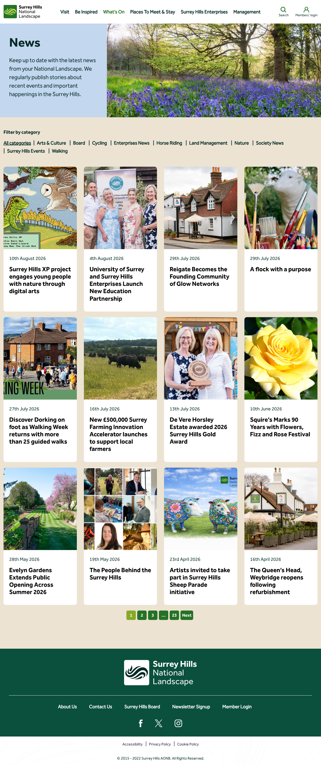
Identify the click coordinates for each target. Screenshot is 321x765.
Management (247, 12)
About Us (67, 706)
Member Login (237, 706)
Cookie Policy (188, 744)
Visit (64, 12)
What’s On (114, 12)
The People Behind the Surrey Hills (120, 574)
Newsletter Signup (191, 706)
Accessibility (132, 744)
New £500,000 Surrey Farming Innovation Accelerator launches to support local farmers (119, 434)
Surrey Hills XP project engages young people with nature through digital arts (40, 280)
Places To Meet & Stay (152, 12)
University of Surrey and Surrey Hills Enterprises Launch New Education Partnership (117, 284)
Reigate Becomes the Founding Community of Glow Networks (199, 276)
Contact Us (100, 706)
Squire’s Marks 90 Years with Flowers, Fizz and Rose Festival (280, 427)
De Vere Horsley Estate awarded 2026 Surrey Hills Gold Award (198, 430)
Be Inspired (86, 12)
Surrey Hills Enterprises (204, 12)
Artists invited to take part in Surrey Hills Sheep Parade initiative (200, 581)
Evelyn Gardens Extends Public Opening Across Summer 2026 (31, 581)
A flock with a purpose (280, 269)
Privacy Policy (160, 744)
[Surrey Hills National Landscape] (23, 12)
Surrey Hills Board (142, 706)
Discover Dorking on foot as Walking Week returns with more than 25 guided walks (38, 430)
